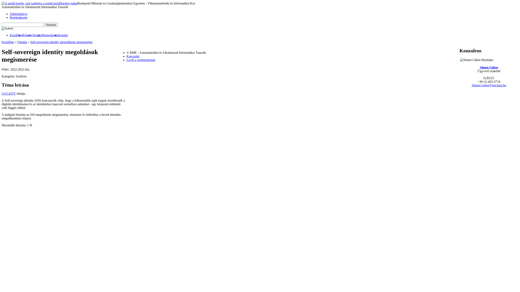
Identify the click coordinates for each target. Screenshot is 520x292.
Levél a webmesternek (141, 60)
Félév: (6, 69)
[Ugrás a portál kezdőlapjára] (40, 3)
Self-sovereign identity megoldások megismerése (61, 42)
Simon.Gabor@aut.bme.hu (489, 85)
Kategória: (9, 76)
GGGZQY (9, 93)
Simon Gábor (489, 67)
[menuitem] (16, 35)
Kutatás (63, 35)
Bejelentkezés (18, 17)
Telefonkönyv (19, 14)
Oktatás (36, 35)
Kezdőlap (16, 35)
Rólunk (27, 35)
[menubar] (35, 35)
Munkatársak (49, 35)
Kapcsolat (133, 56)
